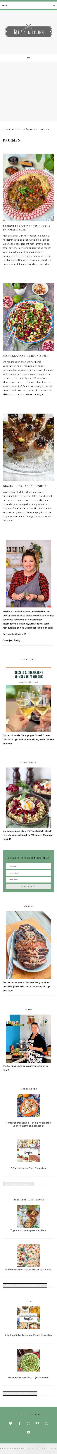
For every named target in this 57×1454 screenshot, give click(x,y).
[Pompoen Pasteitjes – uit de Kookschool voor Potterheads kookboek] (28, 1106)
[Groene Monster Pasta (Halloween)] (28, 1361)
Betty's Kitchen (28, 31)
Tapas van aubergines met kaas (28, 1230)
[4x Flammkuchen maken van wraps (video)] (28, 1266)
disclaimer (42, 1448)
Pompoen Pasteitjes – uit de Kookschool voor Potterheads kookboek (28, 1124)
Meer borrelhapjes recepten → (25, 1285)
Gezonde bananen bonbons (26, 485)
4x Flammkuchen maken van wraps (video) (28, 1269)
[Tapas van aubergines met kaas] (28, 1226)
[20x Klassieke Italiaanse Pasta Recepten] (28, 1318)
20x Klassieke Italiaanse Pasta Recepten (28, 1335)
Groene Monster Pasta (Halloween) (28, 1377)
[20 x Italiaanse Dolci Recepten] (28, 1151)
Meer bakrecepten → (18, 1184)
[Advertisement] (28, 92)
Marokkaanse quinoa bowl (25, 355)
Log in (53, 1448)
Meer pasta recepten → (20, 1393)
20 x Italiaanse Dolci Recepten (28, 1168)
